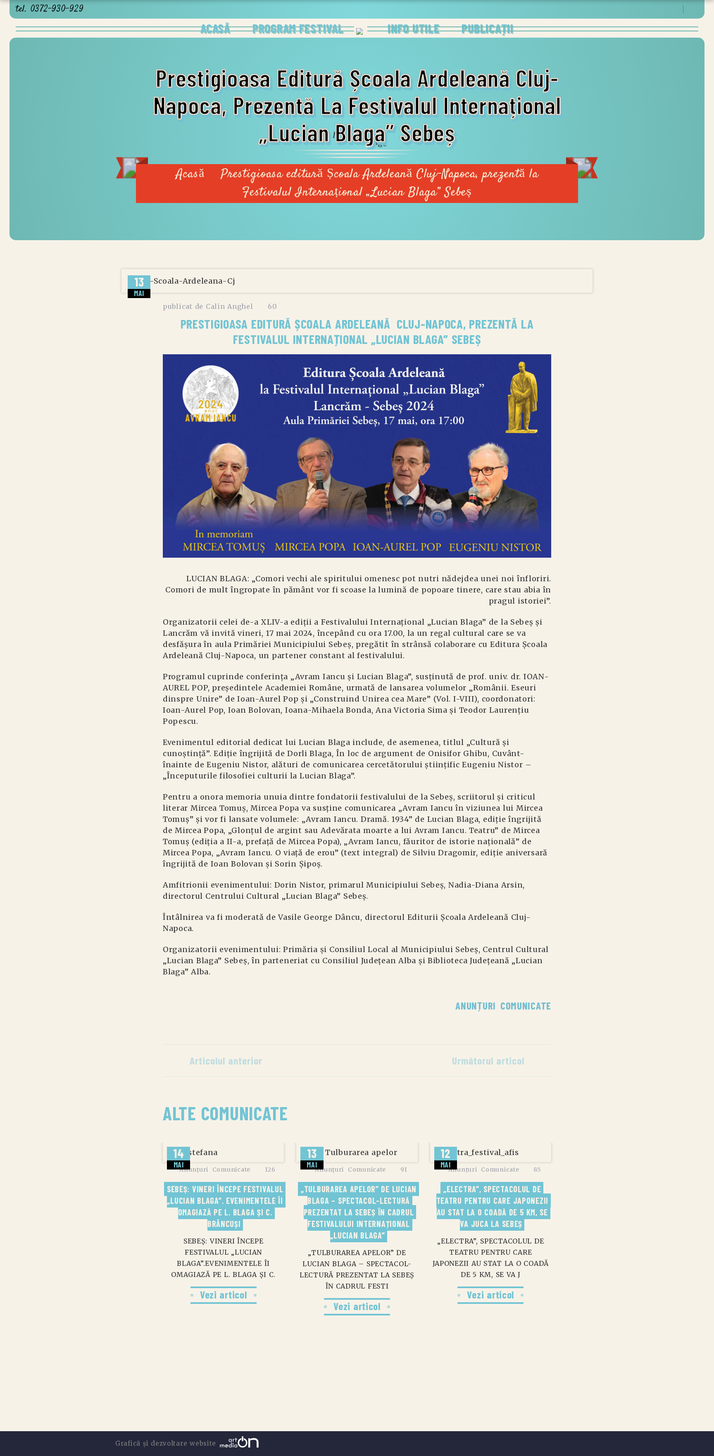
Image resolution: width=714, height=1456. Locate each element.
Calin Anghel (229, 306)
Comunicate (525, 1005)
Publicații (487, 28)
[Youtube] (661, 9)
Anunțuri (475, 1005)
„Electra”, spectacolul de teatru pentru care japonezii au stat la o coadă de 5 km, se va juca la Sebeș (493, 1206)
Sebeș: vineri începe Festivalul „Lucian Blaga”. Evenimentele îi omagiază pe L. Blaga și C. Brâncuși (226, 1206)
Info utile (411, 28)
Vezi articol (223, 1294)
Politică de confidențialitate (299, 1397)
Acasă (215, 28)
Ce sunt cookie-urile (432, 1397)
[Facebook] (651, 9)
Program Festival (298, 28)
